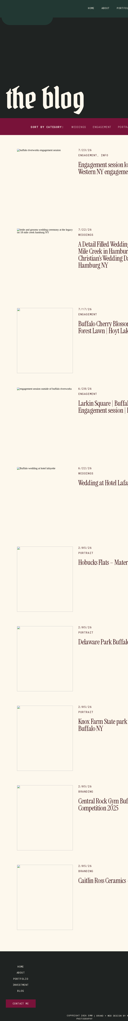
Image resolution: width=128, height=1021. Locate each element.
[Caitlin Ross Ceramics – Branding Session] (45, 897)
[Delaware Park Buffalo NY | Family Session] (45, 658)
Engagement (87, 155)
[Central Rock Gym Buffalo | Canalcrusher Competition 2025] (45, 817)
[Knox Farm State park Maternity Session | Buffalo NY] (45, 738)
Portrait (86, 553)
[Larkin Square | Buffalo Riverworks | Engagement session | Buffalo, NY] (45, 420)
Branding (85, 791)
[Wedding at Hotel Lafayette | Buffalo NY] (45, 499)
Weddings (86, 234)
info (104, 155)
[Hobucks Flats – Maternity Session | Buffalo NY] (45, 579)
